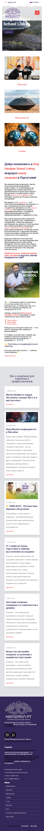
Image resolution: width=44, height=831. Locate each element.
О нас (8, 801)
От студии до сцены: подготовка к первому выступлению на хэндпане (20, 549)
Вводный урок (10, 786)
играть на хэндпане (20, 195)
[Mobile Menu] (37, 13)
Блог (7, 809)
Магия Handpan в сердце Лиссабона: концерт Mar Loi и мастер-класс (21, 397)
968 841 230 (14, 775)
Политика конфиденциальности (16, 813)
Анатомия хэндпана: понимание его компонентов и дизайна (22, 605)
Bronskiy (33, 826)
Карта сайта (10, 816)
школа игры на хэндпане (25, 724)
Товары (22, 151)
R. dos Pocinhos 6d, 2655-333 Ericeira (16, 772)
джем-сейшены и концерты (17, 228)
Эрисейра (12, 320)
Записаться (10, 356)
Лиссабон (12, 324)
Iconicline (25, 826)
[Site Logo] (13, 12)
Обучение (22, 84)
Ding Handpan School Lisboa (18, 723)
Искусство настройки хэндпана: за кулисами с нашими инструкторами (19, 654)
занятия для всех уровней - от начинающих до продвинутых (19, 753)
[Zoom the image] (22, 57)
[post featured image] (22, 417)
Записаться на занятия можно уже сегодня (21, 254)
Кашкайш (11, 322)
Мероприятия (22, 118)
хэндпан (22, 202)
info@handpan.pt (14, 779)
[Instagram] (7, 735)
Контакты (9, 805)
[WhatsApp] (13, 735)
